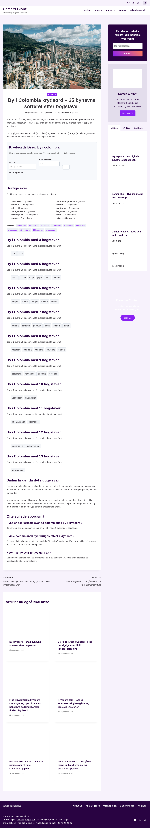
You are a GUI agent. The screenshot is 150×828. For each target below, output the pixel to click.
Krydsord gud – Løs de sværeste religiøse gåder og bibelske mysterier (73, 703)
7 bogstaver (56, 225)
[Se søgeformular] (145, 3)
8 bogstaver (68, 225)
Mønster (12, 162)
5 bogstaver (33, 225)
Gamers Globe (127, 806)
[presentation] (27, 621)
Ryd (66, 167)
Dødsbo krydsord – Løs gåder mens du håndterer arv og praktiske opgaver (74, 765)
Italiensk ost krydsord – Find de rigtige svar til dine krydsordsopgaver (26, 581)
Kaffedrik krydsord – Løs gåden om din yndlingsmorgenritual (82, 581)
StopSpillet (30, 819)
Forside (86, 10)
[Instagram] (138, 3)
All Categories (93, 806)
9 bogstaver (80, 225)
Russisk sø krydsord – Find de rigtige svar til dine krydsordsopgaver (26, 765)
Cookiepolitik (109, 806)
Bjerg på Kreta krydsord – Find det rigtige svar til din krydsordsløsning (75, 645)
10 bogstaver (12, 230)
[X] (133, 3)
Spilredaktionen (33, 113)
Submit (127, 53)
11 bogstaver (25, 230)
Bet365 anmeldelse (12, 806)
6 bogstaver (45, 225)
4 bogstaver (21, 225)
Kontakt (123, 10)
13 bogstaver (50, 230)
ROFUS (20, 819)
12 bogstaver (38, 230)
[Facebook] (128, 3)
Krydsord (51, 94)
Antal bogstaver (45, 159)
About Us (110, 10)
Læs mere (118, 166)
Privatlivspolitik (138, 10)
